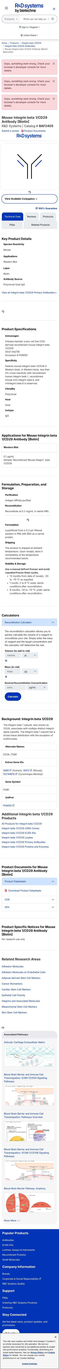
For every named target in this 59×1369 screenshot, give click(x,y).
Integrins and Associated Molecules (21, 1000)
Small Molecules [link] (11, 1259)
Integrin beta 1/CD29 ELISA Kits (19, 832)
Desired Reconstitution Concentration (26, 682)
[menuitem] (4, 42)
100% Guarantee (47, 208)
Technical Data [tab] (12, 216)
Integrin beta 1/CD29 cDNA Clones (20, 828)
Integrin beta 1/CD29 (31, 43)
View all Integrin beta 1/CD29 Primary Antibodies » (29, 292)
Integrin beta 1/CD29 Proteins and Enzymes (25, 846)
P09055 (7, 805)
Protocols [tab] (48, 216)
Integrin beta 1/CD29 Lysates (17, 837)
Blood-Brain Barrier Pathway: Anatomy (25, 1188)
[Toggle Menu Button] (6, 8)
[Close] (53, 64)
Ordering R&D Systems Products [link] (19, 1302)
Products (14, 43)
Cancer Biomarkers (12, 983)
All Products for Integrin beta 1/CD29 (22, 823)
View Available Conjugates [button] (20, 198)
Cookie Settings (29, 1364)
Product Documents (35, 130)
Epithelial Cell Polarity (13, 995)
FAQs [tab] (12, 224)
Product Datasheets (15, 881)
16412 (26, 770)
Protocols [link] (7, 1307)
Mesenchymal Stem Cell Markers (19, 1006)
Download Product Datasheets (24, 890)
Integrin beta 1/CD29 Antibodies (20, 46)
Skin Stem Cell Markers (14, 1012)
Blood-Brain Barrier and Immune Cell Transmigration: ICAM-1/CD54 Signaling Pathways (25, 1078)
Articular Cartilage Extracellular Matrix (24, 1042)
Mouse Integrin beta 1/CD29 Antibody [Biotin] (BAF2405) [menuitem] (25, 50)
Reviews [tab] (31, 216)
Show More (10, 1220)
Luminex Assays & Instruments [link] (18, 1249)
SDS (7, 907)
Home (4, 43)
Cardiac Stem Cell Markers (16, 989)
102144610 (9, 774)
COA (7, 899)
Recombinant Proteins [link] (14, 1254)
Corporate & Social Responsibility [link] (20, 1278)
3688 (6, 770)
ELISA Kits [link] (7, 1245)
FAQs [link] (5, 1297)
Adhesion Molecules (12, 966)
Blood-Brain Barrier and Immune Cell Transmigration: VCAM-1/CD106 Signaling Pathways (26, 1153)
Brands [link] (6, 1273)
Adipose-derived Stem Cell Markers (21, 977)
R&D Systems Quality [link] (13, 1283)
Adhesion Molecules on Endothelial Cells (23, 972)
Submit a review (10, 130)
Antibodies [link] (8, 1240)
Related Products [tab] (40, 224)
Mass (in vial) (12, 667)
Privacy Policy (37, 1352)
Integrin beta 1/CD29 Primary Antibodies (23, 842)
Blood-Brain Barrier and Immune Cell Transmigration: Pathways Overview (23, 1115)
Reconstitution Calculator (18, 622)
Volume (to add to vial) (17, 650)
